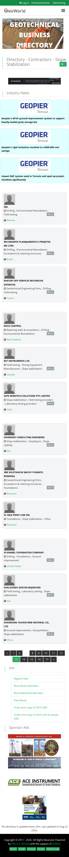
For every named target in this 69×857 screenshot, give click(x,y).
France (10, 298)
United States (14, 566)
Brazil (10, 259)
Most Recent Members (26, 685)
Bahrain (11, 220)
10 (45, 653)
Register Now (21, 678)
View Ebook (20, 700)
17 (47, 659)
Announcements (40, 2)
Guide (22, 849)
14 (23, 659)
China (10, 639)
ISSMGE (56, 843)
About (13, 849)
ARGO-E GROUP (20, 843)
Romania (11, 493)
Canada (11, 374)
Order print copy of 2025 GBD (30, 707)
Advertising (59, 2)
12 (61, 653)
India (9, 409)
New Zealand (14, 339)
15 (31, 659)
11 (53, 653)
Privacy (31, 849)
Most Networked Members (28, 693)
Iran (9, 450)
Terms (41, 849)
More (50, 214)
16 (39, 659)
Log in (25, 2)
